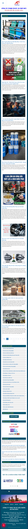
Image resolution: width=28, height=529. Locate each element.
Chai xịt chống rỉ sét (7, 357)
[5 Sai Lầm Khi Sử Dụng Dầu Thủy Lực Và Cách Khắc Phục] (14, 190)
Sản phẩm (21, 504)
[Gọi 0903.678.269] (12, 430)
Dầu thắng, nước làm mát (8, 402)
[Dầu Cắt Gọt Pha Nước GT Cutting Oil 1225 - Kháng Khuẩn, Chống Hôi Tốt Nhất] (14, 145)
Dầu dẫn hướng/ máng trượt (8, 393)
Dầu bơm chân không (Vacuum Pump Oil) (11, 355)
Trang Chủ (7, 504)
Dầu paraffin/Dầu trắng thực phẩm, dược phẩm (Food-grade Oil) (14, 395)
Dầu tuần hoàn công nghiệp (8, 386)
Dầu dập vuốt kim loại (7, 359)
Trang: (4, 338)
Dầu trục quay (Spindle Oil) (8, 348)
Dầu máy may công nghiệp (8, 350)
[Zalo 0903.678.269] (16, 430)
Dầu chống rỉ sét (6, 404)
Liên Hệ (16, 504)
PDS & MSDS (14, 416)
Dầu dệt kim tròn (6, 368)
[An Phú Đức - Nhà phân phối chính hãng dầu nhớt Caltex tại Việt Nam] (17, 3)
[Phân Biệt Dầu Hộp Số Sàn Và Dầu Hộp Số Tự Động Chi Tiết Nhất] (14, 257)
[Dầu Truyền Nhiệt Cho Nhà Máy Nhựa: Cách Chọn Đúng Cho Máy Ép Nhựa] (14, 30)
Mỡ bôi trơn (5, 409)
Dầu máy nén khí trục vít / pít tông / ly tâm (11, 382)
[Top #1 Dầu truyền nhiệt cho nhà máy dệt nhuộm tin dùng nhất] (14, 317)
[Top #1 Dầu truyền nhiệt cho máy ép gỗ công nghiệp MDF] (14, 287)
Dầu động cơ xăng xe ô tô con (9, 373)
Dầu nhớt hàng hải (6, 400)
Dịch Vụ (11, 504)
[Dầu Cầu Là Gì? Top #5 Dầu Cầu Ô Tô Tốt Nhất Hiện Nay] (14, 230)
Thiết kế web (10, 527)
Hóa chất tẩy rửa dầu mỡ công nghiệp (10, 364)
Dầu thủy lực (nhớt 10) (7, 377)
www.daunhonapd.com (14, 521)
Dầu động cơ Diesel (7, 375)
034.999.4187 (14, 427)
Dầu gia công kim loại (7, 391)
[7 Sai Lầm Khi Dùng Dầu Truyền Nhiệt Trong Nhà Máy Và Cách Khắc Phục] (14, 106)
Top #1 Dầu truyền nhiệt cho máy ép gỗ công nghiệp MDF (14, 441)
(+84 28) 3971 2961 (8, 517)
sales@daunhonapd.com (13, 519)
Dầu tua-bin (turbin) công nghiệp (9, 366)
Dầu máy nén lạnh (6, 384)
